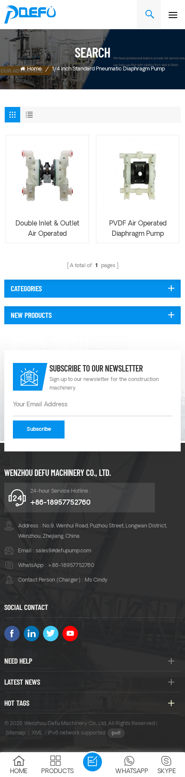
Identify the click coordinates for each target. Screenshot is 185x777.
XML (37, 733)
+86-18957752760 (60, 503)
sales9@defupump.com (63, 551)
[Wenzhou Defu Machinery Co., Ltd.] (30, 14)
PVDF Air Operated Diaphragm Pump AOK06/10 (137, 230)
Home (34, 69)
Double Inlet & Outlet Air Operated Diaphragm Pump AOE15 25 (47, 230)
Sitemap (15, 733)
